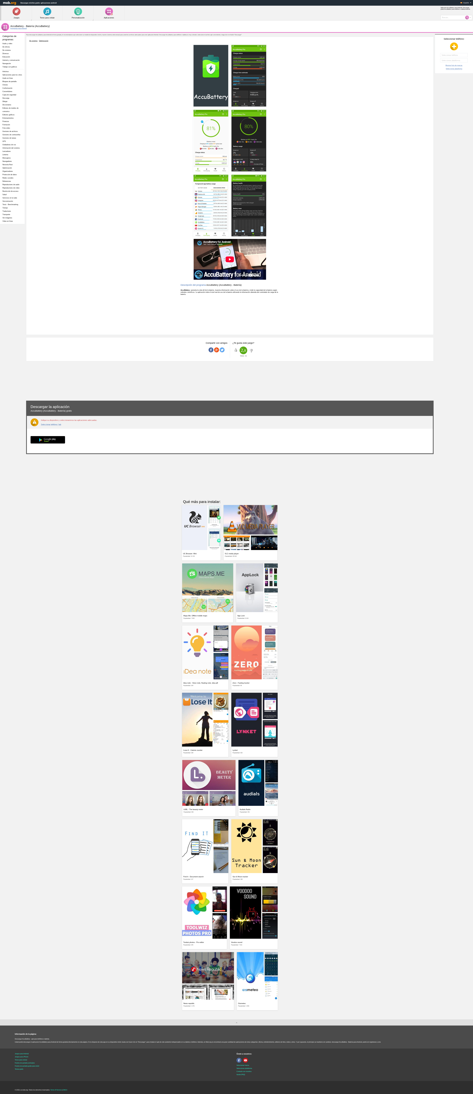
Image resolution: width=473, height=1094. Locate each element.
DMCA (65, 1090)
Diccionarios (6, 105)
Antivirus (5, 71)
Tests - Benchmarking (10, 204)
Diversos (5, 53)
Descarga (5, 98)
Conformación (7, 88)
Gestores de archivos (10, 131)
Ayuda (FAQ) (240, 1074)
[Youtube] (246, 1062)
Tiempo (5, 208)
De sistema (6, 50)
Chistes (5, 85)
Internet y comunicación (11, 60)
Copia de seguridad (9, 95)
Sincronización (7, 201)
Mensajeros (6, 158)
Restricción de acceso (10, 191)
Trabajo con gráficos (9, 67)
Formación (6, 125)
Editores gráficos (8, 115)
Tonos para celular (21, 1060)
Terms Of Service (56, 1090)
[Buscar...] (468, 17)
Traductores (6, 211)
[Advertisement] (13, 265)
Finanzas (5, 121)
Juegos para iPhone (21, 1057)
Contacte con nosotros (244, 1071)
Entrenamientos (8, 118)
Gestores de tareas (9, 138)
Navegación (6, 63)
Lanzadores (6, 151)
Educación (6, 57)
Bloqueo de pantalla (9, 81)
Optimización (7, 168)
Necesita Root (7, 165)
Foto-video (6, 128)
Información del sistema (11, 148)
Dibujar (4, 101)
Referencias (6, 181)
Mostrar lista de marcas (454, 65)
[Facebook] (239, 1062)
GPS (4, 141)
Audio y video (7, 43)
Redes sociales (7, 178)
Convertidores (7, 91)
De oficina (6, 47)
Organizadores (7, 171)
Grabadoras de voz (9, 145)
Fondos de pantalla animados (25, 1063)
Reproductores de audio (10, 184)
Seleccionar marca (242, 1065)
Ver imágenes (7, 218)
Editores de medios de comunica (10, 109)
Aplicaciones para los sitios (12, 75)
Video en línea (7, 221)
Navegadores (7, 161)
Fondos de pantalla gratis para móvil (27, 1066)
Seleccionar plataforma (454, 69)
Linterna (5, 155)
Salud (4, 194)
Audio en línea (7, 78)
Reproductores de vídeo (10, 188)
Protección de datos (9, 174)
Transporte (6, 214)
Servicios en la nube (9, 198)
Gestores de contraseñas (11, 135)
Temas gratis (19, 1069)
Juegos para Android (22, 1054)
